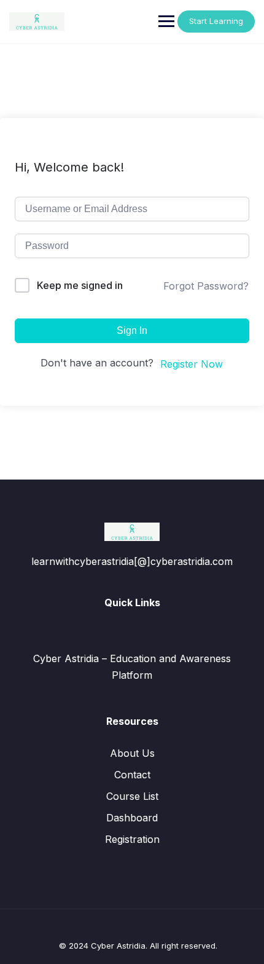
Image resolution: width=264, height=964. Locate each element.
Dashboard (132, 818)
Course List (132, 796)
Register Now (191, 364)
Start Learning (216, 21)
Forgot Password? (206, 286)
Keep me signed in (80, 285)
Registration (132, 839)
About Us (132, 753)
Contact (132, 774)
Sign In (132, 330)
